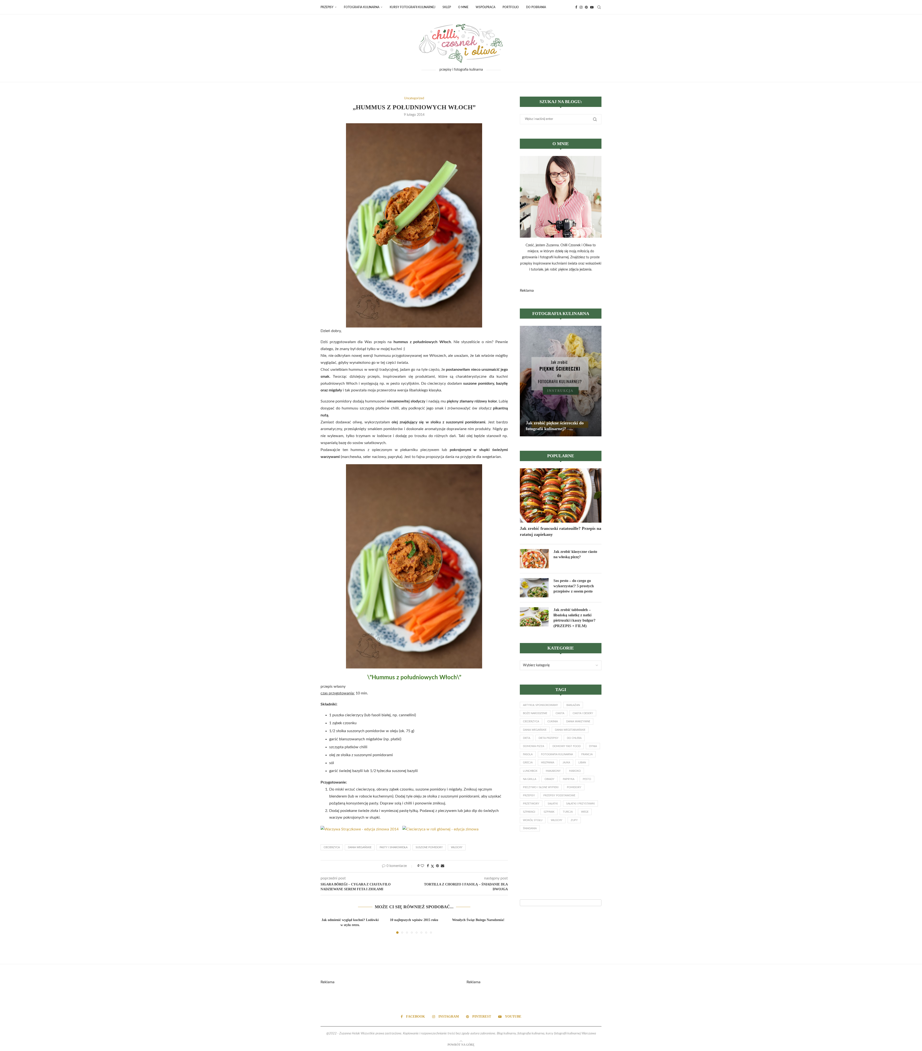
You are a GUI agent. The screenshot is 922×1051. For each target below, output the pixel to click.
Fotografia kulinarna (361, 7)
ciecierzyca (332, 847)
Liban (582, 762)
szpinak (549, 811)
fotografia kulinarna (557, 754)
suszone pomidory (429, 847)
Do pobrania (536, 7)
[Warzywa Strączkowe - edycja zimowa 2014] (360, 829)
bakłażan (573, 705)
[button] (327, 925)
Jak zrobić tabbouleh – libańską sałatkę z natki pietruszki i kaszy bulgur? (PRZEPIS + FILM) (574, 618)
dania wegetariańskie (570, 730)
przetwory (531, 803)
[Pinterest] (586, 7)
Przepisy (327, 7)
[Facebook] (576, 7)
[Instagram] (581, 7)
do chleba (574, 738)
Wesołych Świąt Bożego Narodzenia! (478, 920)
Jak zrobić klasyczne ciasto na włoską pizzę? (575, 554)
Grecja (528, 762)
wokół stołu (532, 820)
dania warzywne (578, 721)
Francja (587, 754)
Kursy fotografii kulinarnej (412, 7)
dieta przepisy (548, 738)
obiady (549, 779)
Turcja (568, 811)
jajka (566, 762)
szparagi (529, 811)
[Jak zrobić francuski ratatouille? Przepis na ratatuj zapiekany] (560, 495)
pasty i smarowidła (393, 847)
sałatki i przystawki (580, 803)
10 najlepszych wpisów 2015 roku (414, 920)
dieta (526, 738)
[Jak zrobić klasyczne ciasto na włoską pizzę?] (534, 558)
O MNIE (463, 7)
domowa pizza (533, 746)
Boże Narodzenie (535, 713)
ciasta (560, 713)
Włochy (456, 847)
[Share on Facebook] (428, 866)
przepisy (529, 795)
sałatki (553, 803)
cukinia (552, 721)
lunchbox (530, 771)
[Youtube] (592, 7)
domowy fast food (566, 746)
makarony (553, 771)
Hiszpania (547, 762)
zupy (574, 820)
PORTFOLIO (511, 7)
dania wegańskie (359, 847)
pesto (587, 779)
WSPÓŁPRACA (485, 7)
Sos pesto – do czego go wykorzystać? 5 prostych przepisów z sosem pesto (573, 586)
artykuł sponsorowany (540, 705)
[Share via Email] (442, 866)
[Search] (599, 7)
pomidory (574, 787)
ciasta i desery (583, 713)
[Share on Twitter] (432, 866)
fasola (528, 754)
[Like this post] (422, 866)
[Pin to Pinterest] (437, 866)
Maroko (575, 771)
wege (584, 811)
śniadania (530, 828)
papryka (568, 779)
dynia (593, 746)
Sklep (447, 7)
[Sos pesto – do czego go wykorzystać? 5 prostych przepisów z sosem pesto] (534, 587)
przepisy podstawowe (559, 795)
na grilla (529, 779)
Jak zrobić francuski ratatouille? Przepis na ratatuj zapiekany (560, 531)
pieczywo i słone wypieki (540, 787)
